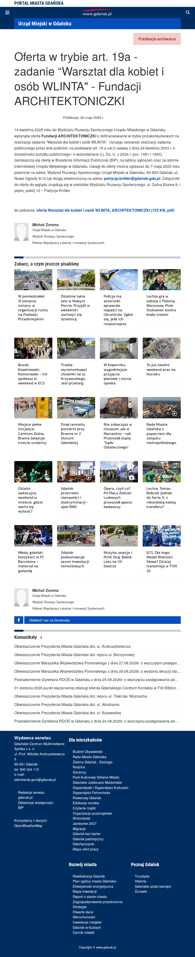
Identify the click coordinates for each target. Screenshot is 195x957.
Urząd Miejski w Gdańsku (44, 23)
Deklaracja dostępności (35, 802)
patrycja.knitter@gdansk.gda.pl (132, 178)
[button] (188, 12)
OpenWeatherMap (28, 825)
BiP (21, 807)
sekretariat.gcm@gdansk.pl (35, 779)
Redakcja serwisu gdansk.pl (31, 795)
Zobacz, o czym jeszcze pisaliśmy (46, 264)
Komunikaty (26, 637)
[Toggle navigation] (7, 12)
